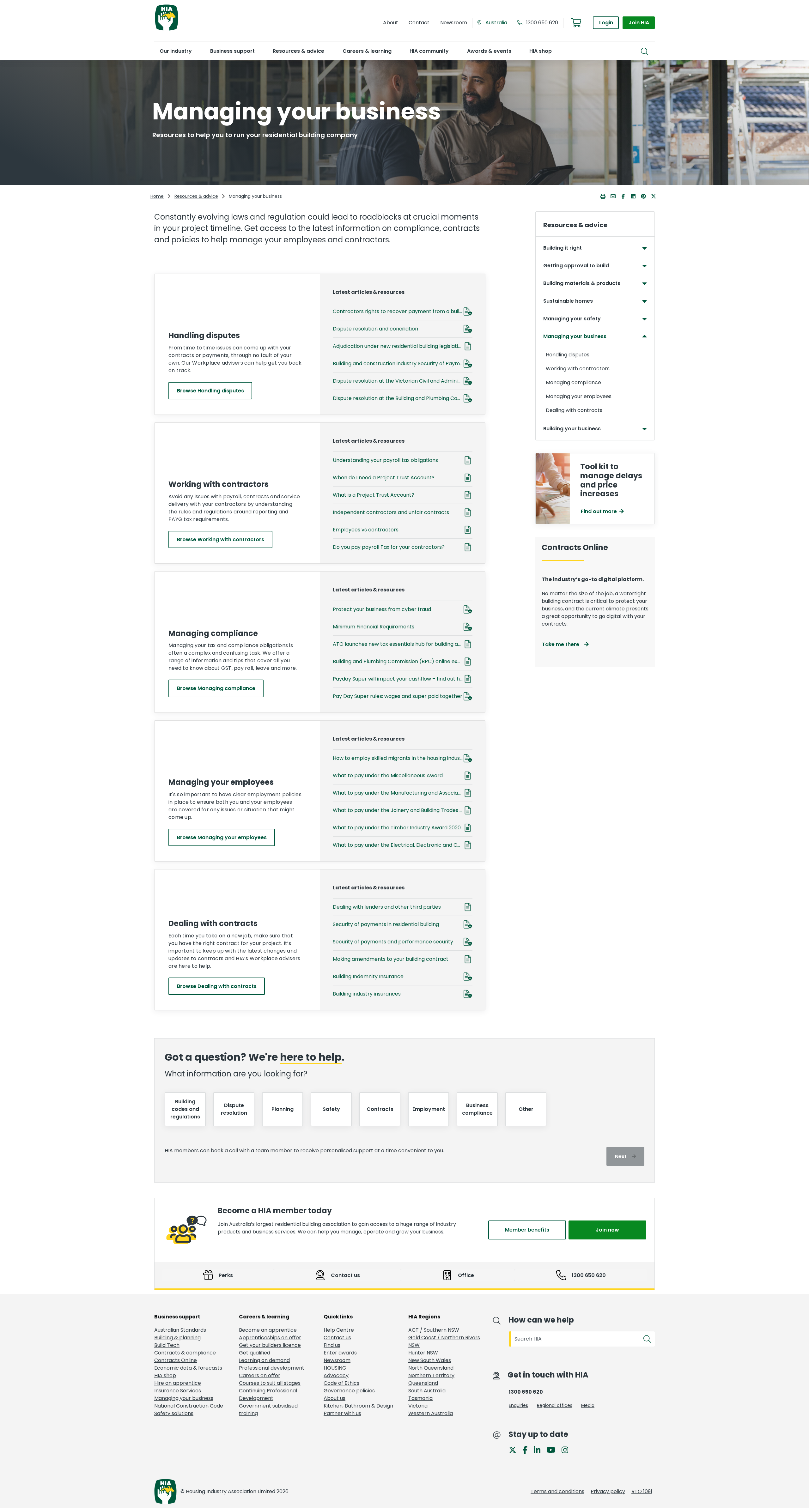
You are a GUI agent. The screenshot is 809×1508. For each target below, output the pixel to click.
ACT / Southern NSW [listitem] (433, 1330)
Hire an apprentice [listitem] (177, 1383)
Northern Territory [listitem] (431, 1375)
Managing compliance (573, 382)
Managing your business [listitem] (183, 1398)
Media (587, 1405)
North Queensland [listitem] (430, 1368)
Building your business (572, 428)
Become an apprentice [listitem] (268, 1330)
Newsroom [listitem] (337, 1360)
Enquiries (518, 1405)
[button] (175, 51)
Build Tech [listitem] (166, 1345)
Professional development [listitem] (271, 1368)
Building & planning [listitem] (177, 1337)
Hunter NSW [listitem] (423, 1352)
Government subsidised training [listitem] (268, 1409)
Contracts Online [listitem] (175, 1360)
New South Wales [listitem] (429, 1360)
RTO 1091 (641, 1491)
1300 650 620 (542, 22)
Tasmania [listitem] (420, 1398)
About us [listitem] (334, 1398)
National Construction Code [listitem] (188, 1405)
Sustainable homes (568, 301)
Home (157, 196)
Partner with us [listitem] (342, 1413)
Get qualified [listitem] (254, 1352)
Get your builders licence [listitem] (270, 1345)
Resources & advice (196, 196)
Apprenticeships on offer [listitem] (270, 1337)
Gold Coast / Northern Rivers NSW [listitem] (444, 1341)
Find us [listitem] (332, 1345)
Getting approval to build (576, 265)
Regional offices (554, 1405)
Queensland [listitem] (423, 1383)
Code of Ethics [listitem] (341, 1383)
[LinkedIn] (539, 1449)
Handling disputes (567, 354)
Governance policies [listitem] (349, 1390)
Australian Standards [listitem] (180, 1330)
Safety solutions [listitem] (173, 1413)
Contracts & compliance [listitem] (185, 1352)
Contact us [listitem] (337, 1337)
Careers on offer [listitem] (259, 1375)
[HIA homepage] (166, 29)
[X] (515, 1449)
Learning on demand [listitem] (264, 1360)
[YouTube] (553, 1449)
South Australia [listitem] (427, 1390)
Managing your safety (572, 318)
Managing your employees (578, 396)
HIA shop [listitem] (165, 1375)
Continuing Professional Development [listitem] (268, 1394)
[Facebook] (527, 1449)
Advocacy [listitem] (336, 1375)
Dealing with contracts (574, 410)
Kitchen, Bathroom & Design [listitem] (358, 1405)
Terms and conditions (557, 1491)
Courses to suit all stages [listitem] (270, 1383)
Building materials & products (581, 283)
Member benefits (527, 1229)
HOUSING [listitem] (335, 1368)
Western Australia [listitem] (430, 1413)
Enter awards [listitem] (340, 1352)
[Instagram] (567, 1449)
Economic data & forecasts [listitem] (188, 1368)
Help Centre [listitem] (339, 1330)
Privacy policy (608, 1491)
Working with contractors (578, 368)
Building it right (562, 247)
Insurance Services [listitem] (177, 1390)
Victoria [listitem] (418, 1405)
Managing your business (574, 336)
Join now (607, 1229)
